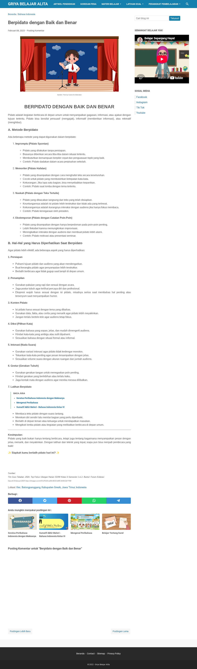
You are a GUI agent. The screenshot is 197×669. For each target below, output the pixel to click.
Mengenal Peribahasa (27, 402)
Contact (91, 653)
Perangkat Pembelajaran (163, 4)
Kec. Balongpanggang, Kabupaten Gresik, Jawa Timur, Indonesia (51, 487)
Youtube (140, 112)
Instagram (141, 102)
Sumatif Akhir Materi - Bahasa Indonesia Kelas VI (40, 407)
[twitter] (44, 501)
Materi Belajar (110, 4)
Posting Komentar (35, 30)
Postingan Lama (121, 631)
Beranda (80, 653)
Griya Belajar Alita (28, 4)
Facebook (141, 97)
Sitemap (101, 653)
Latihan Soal (133, 4)
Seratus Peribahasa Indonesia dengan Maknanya (40, 398)
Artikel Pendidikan (64, 4)
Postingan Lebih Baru (20, 631)
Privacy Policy (114, 653)
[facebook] (20, 501)
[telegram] (118, 501)
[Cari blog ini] (187, 4)
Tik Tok (140, 107)
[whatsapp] (94, 501)
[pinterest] (69, 501)
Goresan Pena (88, 4)
